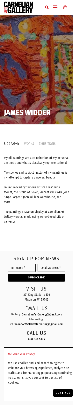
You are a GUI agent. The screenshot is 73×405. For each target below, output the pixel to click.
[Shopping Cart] (65, 7)
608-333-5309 (36, 339)
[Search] (47, 7)
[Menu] (55, 7)
